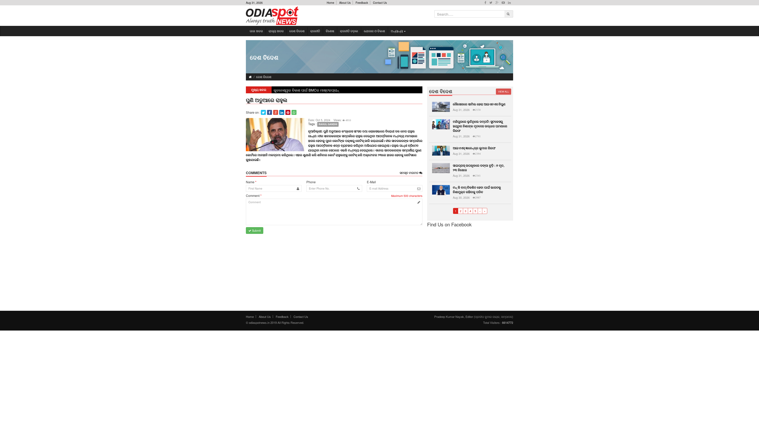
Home (330, 3)
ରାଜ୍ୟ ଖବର (276, 31)
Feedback (362, 3)
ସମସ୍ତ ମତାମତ (409, 173)
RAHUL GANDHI (328, 124)
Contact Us (380, 3)
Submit (256, 230)
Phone (311, 182)
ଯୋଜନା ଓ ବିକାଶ (374, 31)
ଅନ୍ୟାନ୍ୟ (397, 31)
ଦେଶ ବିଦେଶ (297, 31)
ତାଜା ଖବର (256, 31)
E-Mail (371, 182)
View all (503, 91)
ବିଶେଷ (330, 31)
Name (251, 182)
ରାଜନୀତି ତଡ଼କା (349, 31)
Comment (253, 196)
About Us (345, 3)
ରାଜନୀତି (315, 31)
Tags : (312, 124)
